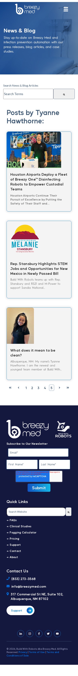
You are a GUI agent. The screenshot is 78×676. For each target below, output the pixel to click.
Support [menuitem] (15, 544)
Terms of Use (37, 652)
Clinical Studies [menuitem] (20, 526)
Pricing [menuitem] (14, 538)
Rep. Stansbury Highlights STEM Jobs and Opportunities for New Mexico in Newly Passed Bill (39, 268)
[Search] (64, 94)
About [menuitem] (14, 557)
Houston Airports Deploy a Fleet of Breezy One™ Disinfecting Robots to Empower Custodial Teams (38, 181)
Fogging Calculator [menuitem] (23, 532)
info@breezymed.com (28, 586)
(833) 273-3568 (23, 579)
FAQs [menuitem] (13, 520)
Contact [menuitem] (15, 550)
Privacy (23, 652)
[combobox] (28, 94)
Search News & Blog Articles (20, 85)
